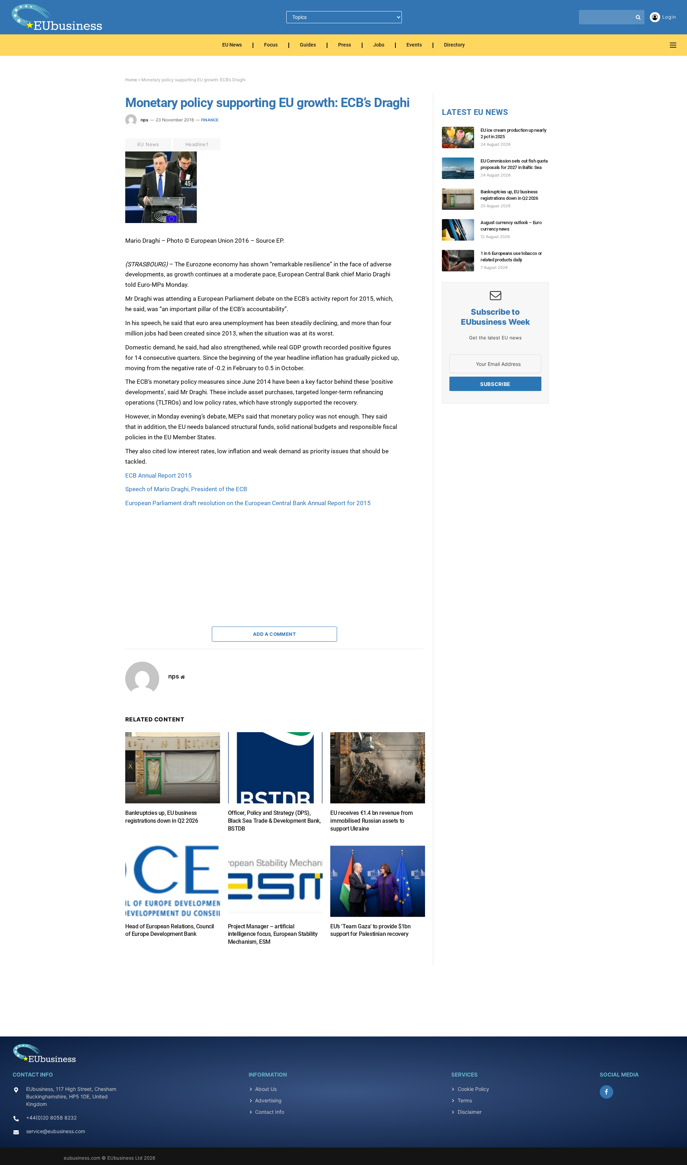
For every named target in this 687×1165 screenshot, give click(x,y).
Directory (454, 45)
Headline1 (197, 144)
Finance (210, 119)
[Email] (100, 240)
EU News (232, 45)
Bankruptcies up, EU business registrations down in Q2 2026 (161, 816)
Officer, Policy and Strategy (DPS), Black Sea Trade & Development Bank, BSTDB (274, 820)
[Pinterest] (100, 224)
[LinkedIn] (100, 207)
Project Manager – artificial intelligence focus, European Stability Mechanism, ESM (273, 934)
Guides (308, 45)
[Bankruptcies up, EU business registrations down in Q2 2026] (172, 767)
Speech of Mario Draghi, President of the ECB (186, 489)
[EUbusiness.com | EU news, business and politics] (57, 17)
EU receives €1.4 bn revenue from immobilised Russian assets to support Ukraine (371, 820)
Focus (271, 45)
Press (344, 45)
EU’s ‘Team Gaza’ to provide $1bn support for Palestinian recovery (370, 930)
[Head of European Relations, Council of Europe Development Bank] (172, 881)
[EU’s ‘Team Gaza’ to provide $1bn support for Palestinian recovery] (377, 881)
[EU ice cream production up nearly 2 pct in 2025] (461, 137)
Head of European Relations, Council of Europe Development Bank (169, 930)
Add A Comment (274, 634)
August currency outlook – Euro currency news (511, 226)
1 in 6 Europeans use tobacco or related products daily (511, 256)
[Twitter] (100, 191)
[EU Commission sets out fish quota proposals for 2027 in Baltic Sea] (461, 168)
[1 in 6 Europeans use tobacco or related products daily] (461, 260)
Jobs (378, 45)
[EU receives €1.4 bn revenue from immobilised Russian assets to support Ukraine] (377, 767)
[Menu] (673, 45)
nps (144, 119)
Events (414, 45)
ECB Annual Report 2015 (158, 475)
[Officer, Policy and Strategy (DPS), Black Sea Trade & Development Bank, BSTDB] (275, 767)
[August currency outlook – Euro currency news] (461, 230)
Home (131, 79)
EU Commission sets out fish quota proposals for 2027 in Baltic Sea (514, 164)
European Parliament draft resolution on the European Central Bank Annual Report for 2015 (248, 503)
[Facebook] (100, 174)
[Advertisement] (179, 553)
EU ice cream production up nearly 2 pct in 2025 (513, 133)
